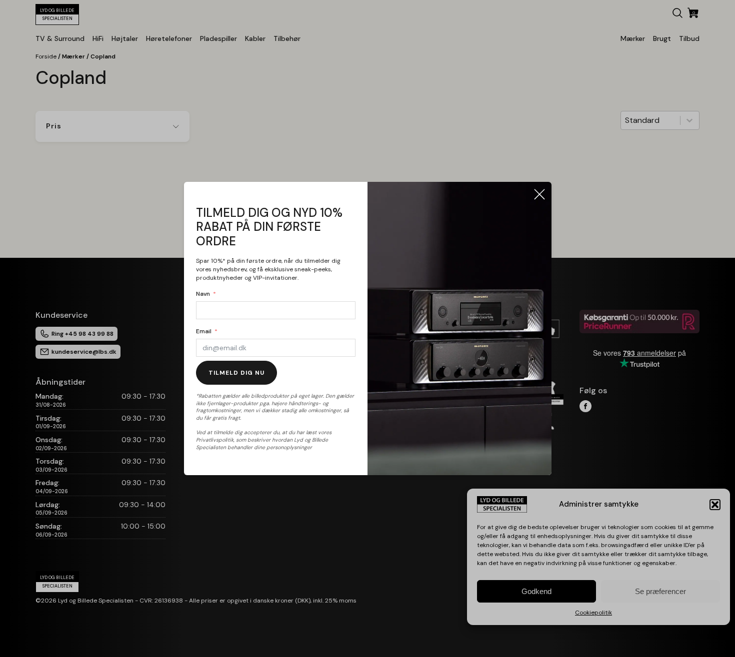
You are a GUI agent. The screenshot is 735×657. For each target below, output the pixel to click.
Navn (203, 294)
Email (204, 331)
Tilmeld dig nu (236, 373)
